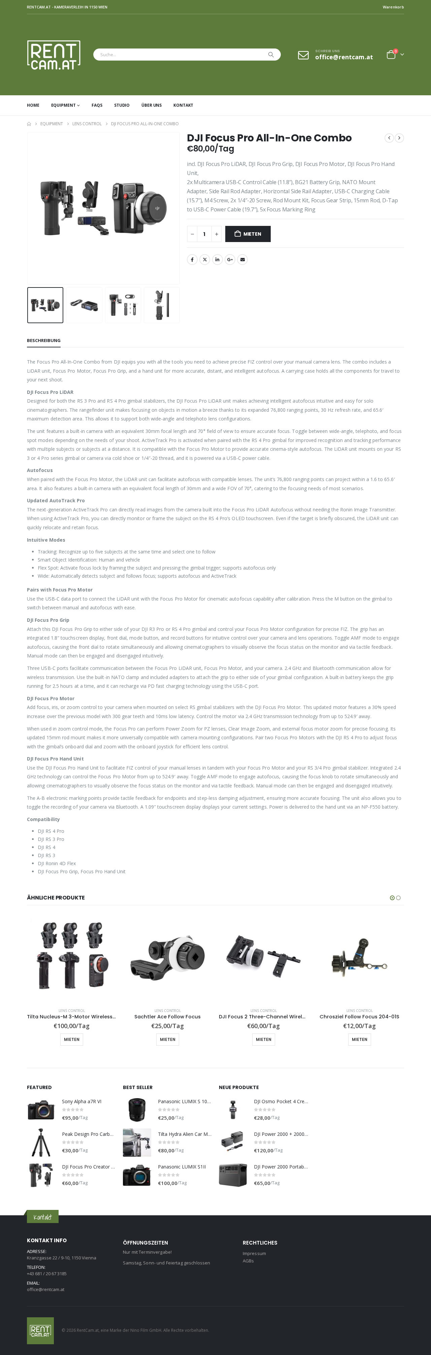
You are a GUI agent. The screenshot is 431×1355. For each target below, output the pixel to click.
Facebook (192, 259)
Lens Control (72, 1010)
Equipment (63, 105)
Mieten (252, 234)
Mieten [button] (71, 1039)
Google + (230, 259)
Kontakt (183, 105)
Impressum (254, 1253)
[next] (399, 138)
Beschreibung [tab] (44, 340)
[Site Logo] (58, 54)
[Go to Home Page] (29, 124)
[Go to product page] (71, 958)
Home (33, 105)
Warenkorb (393, 6)
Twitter (204, 259)
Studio (122, 105)
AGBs (248, 1261)
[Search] (271, 54)
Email (242, 259)
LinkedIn (217, 259)
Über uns (151, 105)
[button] (29, 208)
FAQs (97, 105)
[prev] (389, 138)
